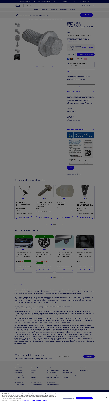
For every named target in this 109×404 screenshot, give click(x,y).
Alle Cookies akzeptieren (84, 398)
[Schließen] (106, 397)
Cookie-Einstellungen (68, 398)
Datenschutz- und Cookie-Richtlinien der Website (34, 400)
